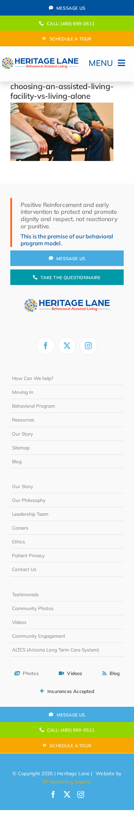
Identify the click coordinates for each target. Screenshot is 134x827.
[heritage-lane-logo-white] (67, 293)
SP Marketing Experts (67, 782)
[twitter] (67, 346)
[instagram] (88, 346)
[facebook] (46, 346)
